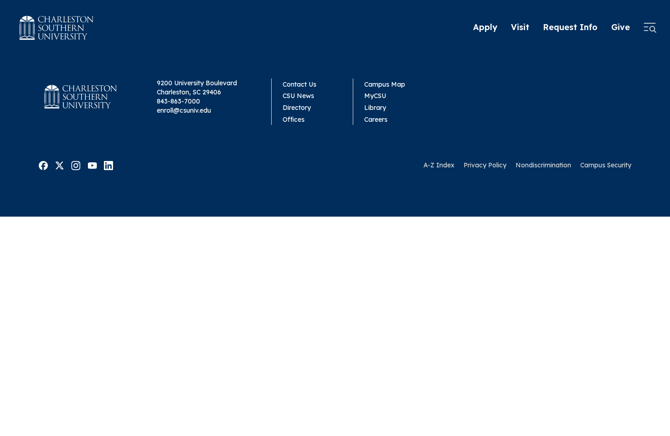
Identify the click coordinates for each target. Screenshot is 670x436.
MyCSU (375, 96)
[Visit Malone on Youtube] (92, 164)
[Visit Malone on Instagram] (76, 164)
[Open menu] (650, 27)
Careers (375, 119)
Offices (293, 119)
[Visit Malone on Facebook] (43, 164)
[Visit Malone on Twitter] (59, 164)
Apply (485, 27)
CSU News (298, 96)
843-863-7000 (178, 101)
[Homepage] (56, 28)
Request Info (570, 27)
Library (375, 108)
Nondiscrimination (543, 165)
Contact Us (299, 84)
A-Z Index (438, 165)
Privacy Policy (485, 165)
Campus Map (384, 84)
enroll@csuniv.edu (184, 110)
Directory (297, 108)
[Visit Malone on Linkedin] (108, 164)
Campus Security (605, 165)
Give (620, 27)
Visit (520, 27)
